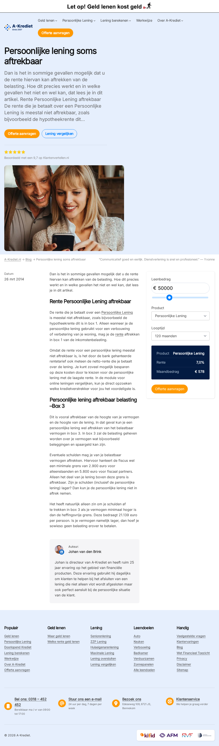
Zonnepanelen (144, 664)
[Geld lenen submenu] (56, 21)
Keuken (139, 641)
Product (157, 308)
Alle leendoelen (144, 670)
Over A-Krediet (14, 664)
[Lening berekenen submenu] (130, 21)
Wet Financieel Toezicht (193, 653)
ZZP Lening (98, 641)
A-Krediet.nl (12, 259)
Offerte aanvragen (55, 33)
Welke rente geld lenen (63, 641)
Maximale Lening (102, 653)
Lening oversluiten (103, 658)
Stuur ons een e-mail (85, 699)
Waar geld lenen (58, 636)
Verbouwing (142, 647)
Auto (137, 636)
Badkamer (141, 653)
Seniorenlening (100, 636)
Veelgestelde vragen (191, 636)
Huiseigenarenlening (104, 647)
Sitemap (182, 670)
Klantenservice (188, 699)
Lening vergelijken (59, 133)
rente (119, 334)
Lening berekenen (17, 653)
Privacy (182, 658)
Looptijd (158, 328)
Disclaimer (184, 664)
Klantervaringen (188, 641)
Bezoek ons (131, 699)
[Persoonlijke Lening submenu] (94, 21)
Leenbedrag (161, 279)
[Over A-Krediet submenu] (182, 21)
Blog (28, 259)
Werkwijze (11, 658)
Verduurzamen (144, 658)
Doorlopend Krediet (17, 647)
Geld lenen (11, 636)
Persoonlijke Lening (117, 312)
